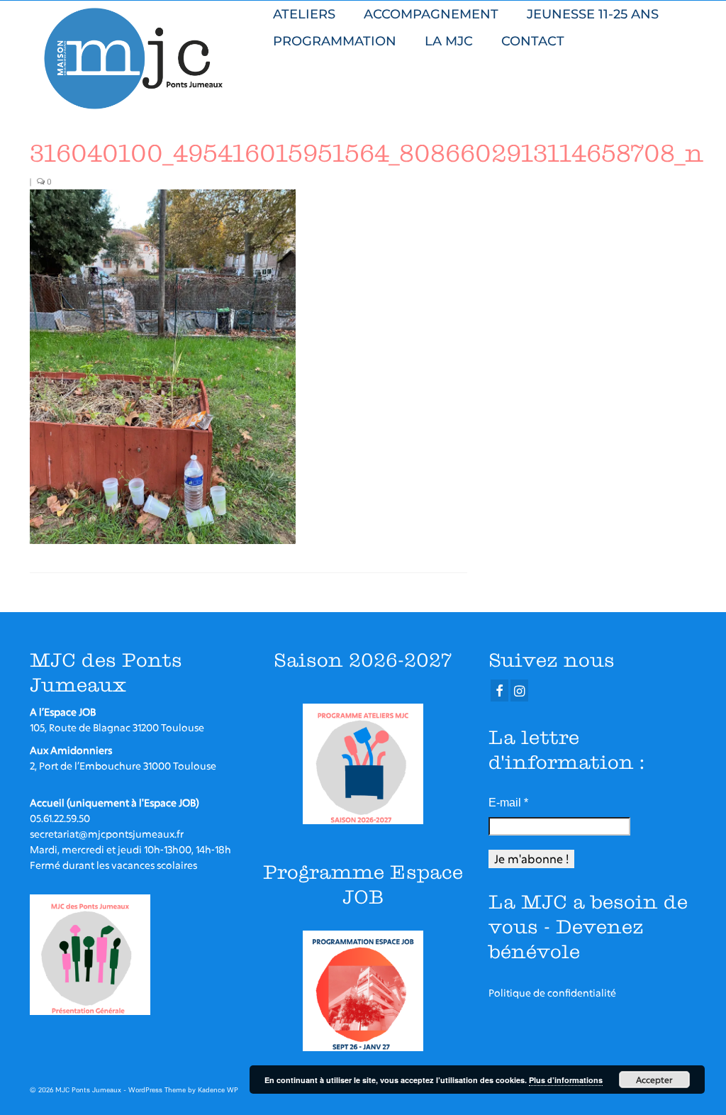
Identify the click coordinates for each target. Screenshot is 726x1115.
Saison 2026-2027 (363, 660)
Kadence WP (218, 1089)
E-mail (508, 803)
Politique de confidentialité (552, 992)
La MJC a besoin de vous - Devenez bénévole (588, 927)
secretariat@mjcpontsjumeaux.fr (107, 834)
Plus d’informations (566, 1080)
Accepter (654, 1079)
